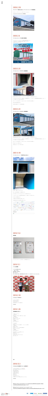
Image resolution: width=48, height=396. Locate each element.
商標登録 (14, 235)
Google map (14, 211)
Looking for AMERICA (17, 297)
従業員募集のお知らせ (16, 311)
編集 (13, 359)
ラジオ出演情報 (15, 266)
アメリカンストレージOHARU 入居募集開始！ (20, 111)
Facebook (14, 304)
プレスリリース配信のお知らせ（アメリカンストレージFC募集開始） (24, 9)
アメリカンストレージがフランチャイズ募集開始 (19, 13)
